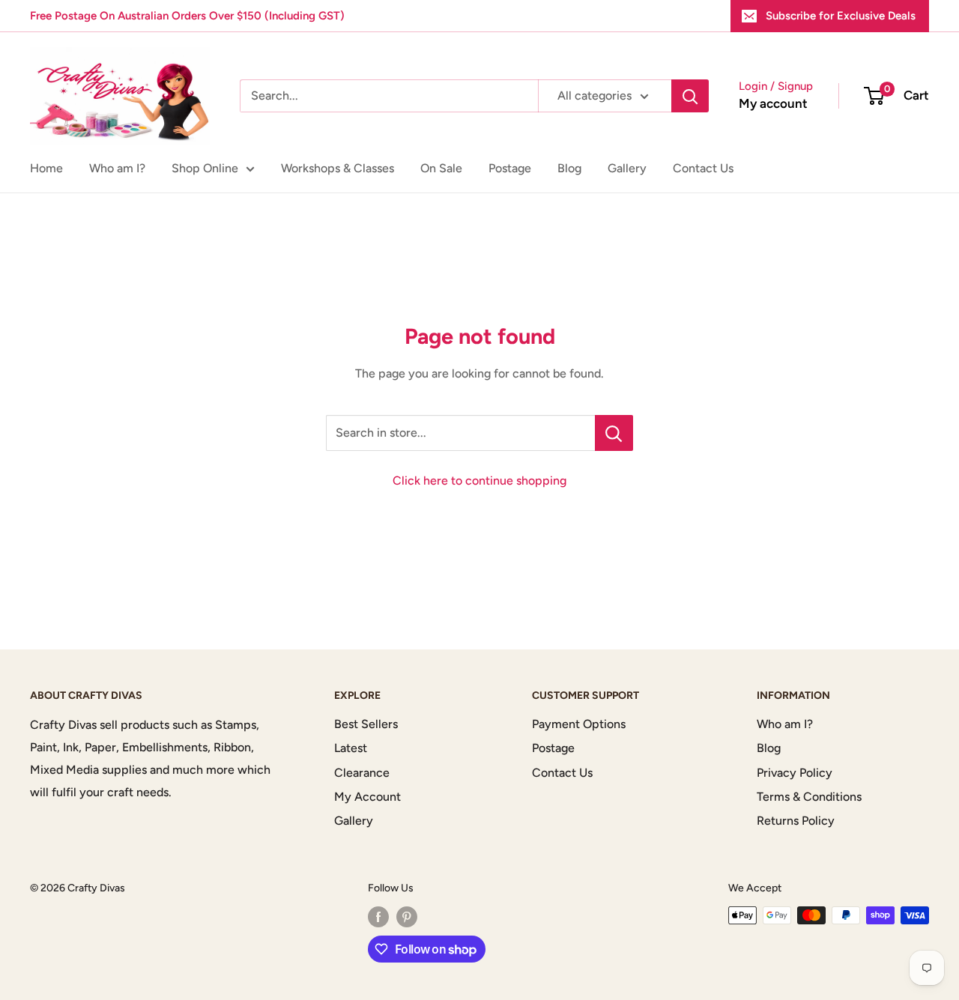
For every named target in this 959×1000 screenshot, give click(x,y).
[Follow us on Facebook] (378, 916)
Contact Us (703, 168)
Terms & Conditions (809, 797)
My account (773, 103)
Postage (509, 168)
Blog (569, 168)
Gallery (627, 168)
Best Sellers (366, 724)
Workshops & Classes (337, 168)
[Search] (690, 95)
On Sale (441, 168)
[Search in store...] (614, 433)
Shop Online (205, 168)
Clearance (362, 773)
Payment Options (579, 724)
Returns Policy (796, 820)
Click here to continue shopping (479, 480)
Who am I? (117, 168)
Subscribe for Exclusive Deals (841, 15)
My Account (367, 797)
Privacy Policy (794, 773)
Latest (350, 748)
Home (46, 168)
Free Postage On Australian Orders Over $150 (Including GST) (187, 15)
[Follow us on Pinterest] (406, 916)
